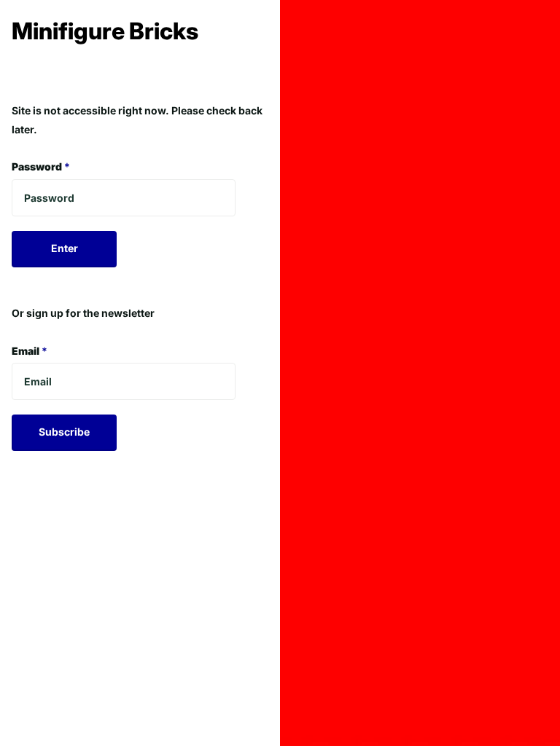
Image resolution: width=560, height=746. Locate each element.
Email (29, 351)
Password (41, 166)
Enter (64, 248)
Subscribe (64, 431)
